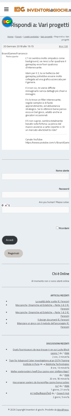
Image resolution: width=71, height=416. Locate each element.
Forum (18, 36)
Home (10, 36)
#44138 (63, 46)
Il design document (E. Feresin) (53, 319)
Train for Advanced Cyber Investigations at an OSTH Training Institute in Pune (39, 362)
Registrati (13, 253)
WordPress (63, 409)
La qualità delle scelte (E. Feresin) (52, 301)
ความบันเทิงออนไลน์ (40, 393)
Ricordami (63, 228)
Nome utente (62, 170)
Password (64, 189)
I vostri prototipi (31, 36)
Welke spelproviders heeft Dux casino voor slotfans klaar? (40, 371)
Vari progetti (46, 36)
